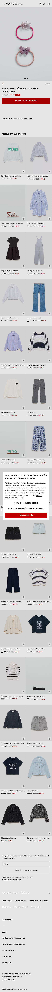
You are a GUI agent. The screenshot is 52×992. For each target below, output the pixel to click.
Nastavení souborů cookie (26, 503)
